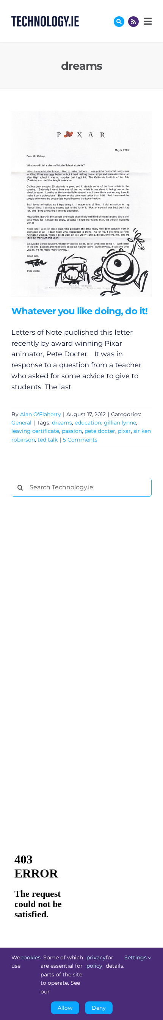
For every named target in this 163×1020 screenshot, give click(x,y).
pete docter (100, 431)
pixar (124, 431)
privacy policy (96, 961)
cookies (30, 957)
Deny (99, 1007)
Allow (65, 1007)
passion (72, 431)
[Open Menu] (147, 21)
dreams (62, 422)
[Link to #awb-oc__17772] (119, 21)
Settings (136, 957)
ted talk (48, 439)
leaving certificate (35, 431)
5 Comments (80, 439)
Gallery (92, 204)
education (88, 422)
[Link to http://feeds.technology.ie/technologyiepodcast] (133, 21)
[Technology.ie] (45, 19)
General (21, 422)
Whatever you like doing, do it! (70, 204)
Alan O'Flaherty (40, 414)
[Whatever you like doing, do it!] (81, 204)
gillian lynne (120, 422)
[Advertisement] (68, 618)
